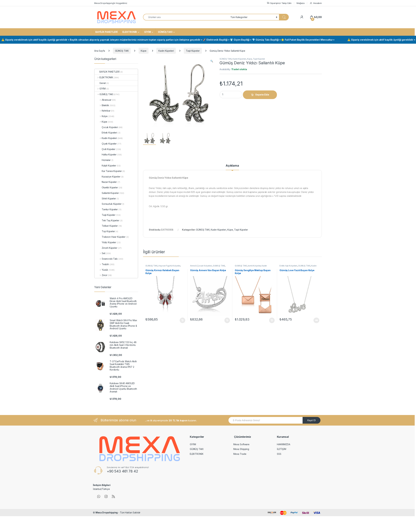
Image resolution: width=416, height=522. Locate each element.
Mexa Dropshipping (107, 512)
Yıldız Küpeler (109, 242)
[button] (211, 61)
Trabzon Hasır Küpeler (113, 236)
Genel (102, 83)
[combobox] (186, 17)
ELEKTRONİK (129, 32)
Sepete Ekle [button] (181, 320)
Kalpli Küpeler (109, 165)
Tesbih (105, 264)
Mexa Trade (239, 454)
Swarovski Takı (110, 258)
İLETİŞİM (281, 449)
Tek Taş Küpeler (110, 220)
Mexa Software (241, 444)
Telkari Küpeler (110, 225)
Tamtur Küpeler (110, 209)
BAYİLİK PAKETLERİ (106, 32)
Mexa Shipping (241, 449)
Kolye (105, 116)
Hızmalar (106, 160)
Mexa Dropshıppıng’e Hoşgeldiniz (110, 3)
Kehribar (106, 110)
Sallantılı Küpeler (110, 193)
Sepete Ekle (262, 94)
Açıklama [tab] (232, 165)
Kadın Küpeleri (166, 50)
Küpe (143, 50)
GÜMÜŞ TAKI (165, 32)
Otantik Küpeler (110, 187)
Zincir (104, 275)
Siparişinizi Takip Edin (281, 3)
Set (103, 253)
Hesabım (317, 3)
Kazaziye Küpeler (111, 176)
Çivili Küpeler (108, 149)
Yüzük (105, 269)
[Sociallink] (98, 496)
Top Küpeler (108, 231)
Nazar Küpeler (109, 182)
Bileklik (105, 105)
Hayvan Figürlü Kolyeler (169, 265)
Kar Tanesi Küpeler (112, 171)
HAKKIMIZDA (283, 444)
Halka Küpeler (109, 154)
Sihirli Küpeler (109, 198)
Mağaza (301, 3)
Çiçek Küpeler (109, 143)
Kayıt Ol (311, 420)
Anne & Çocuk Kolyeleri (201, 265)
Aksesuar (106, 99)
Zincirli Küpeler (109, 247)
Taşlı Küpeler (193, 50)
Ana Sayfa (99, 50)
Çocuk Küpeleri (110, 127)
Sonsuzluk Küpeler (112, 203)
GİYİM (147, 32)
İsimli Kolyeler (254, 265)
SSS (279, 454)
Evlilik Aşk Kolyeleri (288, 265)
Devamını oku (314, 320)
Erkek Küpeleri (109, 132)
